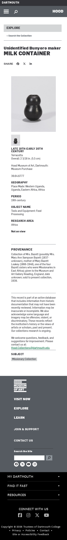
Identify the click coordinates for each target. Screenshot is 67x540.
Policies (30, 530)
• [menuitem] (9, 530)
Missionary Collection (24, 359)
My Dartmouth (20, 476)
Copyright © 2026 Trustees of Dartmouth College (30, 526)
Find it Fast (17, 486)
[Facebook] (20, 515)
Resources (16, 495)
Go (49, 457)
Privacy (16, 530)
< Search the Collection (19, 36)
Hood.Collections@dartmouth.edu (30, 348)
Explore (13, 28)
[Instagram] (28, 515)
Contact (44, 530)
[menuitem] (33, 476)
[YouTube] (46, 515)
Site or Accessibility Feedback (30, 534)
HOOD (58, 11)
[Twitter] (37, 515)
